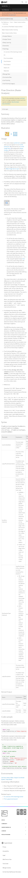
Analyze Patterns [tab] (7, 36)
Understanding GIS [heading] (6, 827)
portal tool (16, 143)
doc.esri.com (12, 15)
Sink (24, 258)
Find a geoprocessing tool (11, 799)
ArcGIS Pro (5, 6)
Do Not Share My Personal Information (12, 872)
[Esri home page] (4, 2)
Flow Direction (7, 61)
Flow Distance (7, 64)
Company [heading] (3, 830)
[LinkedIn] (25, 810)
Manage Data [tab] (6, 74)
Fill (4, 55)
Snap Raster (9, 779)
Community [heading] (4, 823)
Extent (8, 777)
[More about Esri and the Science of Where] (4, 813)
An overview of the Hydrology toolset (13, 52)
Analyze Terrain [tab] (7, 39)
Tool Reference (5, 10)
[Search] (22, 2)
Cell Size (3, 777)
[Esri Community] (18, 813)
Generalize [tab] (6, 45)
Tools (11, 22)
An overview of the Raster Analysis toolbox (12, 26)
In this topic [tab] (5, 109)
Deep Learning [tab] (7, 42)
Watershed (6, 71)
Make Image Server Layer (12, 168)
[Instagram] (21, 813)
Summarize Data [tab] (7, 77)
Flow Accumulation (8, 58)
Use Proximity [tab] (6, 80)
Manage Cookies (7, 867)
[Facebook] (18, 810)
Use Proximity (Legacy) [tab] (9, 83)
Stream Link (6, 67)
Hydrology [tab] (5, 48)
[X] (21, 810)
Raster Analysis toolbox (19, 22)
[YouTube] (25, 813)
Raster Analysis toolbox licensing (10, 29)
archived (22, 98)
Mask (11, 777)
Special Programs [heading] (5, 834)
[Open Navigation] (26, 2)
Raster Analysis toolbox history (9, 33)
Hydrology (5, 24)
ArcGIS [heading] (3, 820)
